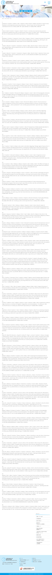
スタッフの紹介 (23, 563)
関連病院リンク (39, 529)
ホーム (21, 558)
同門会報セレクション (37, 560)
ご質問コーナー (39, 526)
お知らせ (34, 558)
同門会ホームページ (42, 532)
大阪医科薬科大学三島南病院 (39, 543)
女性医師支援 (39, 518)
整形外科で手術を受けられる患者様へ (41, 523)
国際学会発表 (39, 534)
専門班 (21, 565)
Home (4, 18)
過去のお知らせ (39, 520)
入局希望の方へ (23, 561)
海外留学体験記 (39, 537)
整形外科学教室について (24, 560)
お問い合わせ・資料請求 (37, 561)
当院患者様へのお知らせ (40, 540)
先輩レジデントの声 (39, 516)
